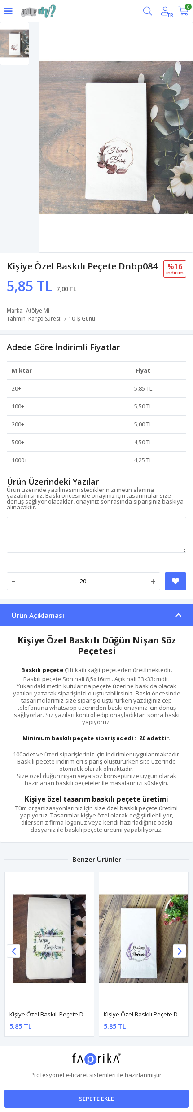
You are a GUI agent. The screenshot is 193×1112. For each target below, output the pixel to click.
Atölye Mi (37, 310)
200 (16, 424)
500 (16, 442)
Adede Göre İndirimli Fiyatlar (63, 347)
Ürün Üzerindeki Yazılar (53, 481)
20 (15, 388)
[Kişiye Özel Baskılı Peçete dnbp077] (143, 938)
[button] (179, 951)
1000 (18, 460)
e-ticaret (77, 1075)
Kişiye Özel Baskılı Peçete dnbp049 (56, 1014)
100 (16, 406)
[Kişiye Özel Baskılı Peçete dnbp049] (49, 938)
